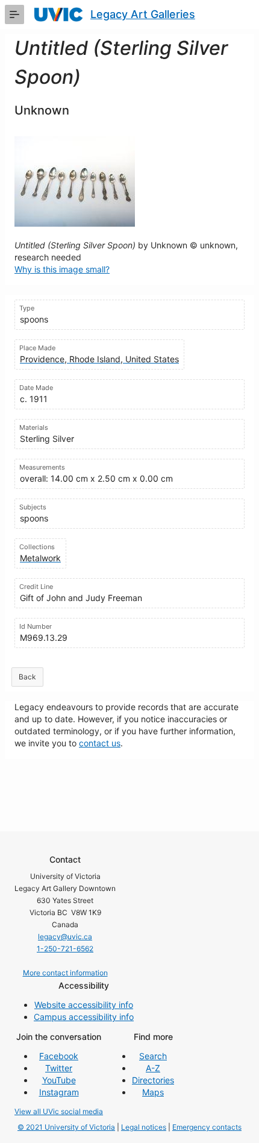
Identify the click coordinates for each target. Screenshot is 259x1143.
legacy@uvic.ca (65, 936)
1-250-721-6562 (65, 948)
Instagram (59, 1092)
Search (153, 1056)
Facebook (58, 1056)
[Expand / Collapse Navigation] (14, 14)
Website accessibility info (83, 1005)
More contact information (65, 972)
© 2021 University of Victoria (66, 1127)
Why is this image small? (62, 269)
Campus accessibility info (84, 1017)
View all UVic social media (58, 1111)
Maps (153, 1092)
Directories (153, 1080)
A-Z (153, 1068)
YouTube (59, 1080)
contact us (99, 743)
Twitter (58, 1068)
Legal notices (143, 1127)
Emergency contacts (207, 1127)
